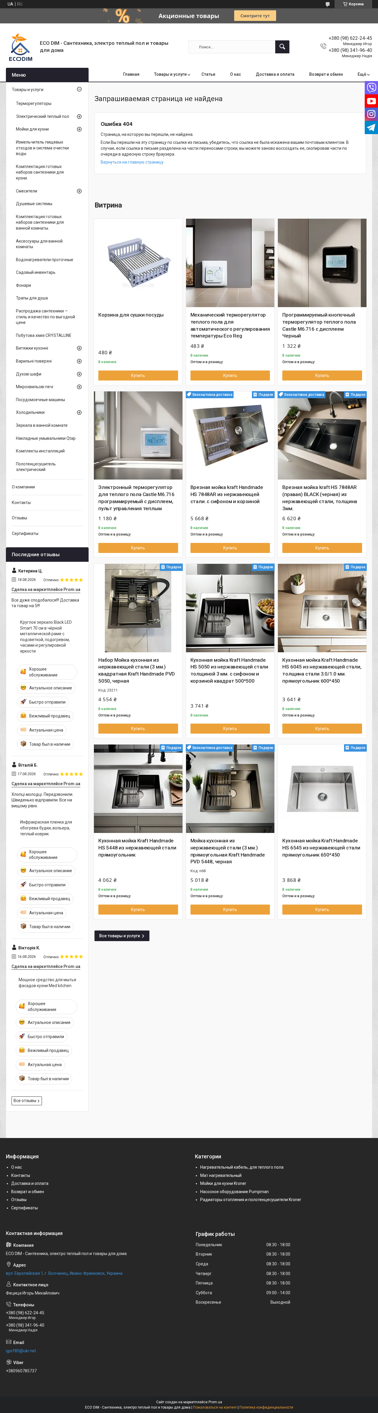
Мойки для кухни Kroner (223, 1183)
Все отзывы (25, 1100)
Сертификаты (25, 533)
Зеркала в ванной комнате (42, 425)
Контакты (21, 502)
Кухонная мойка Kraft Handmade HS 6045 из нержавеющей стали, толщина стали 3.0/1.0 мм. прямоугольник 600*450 (321, 670)
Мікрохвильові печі (34, 386)
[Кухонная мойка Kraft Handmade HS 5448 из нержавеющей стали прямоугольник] (138, 789)
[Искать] (282, 46)
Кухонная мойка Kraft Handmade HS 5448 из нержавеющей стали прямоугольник (137, 848)
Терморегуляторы (33, 103)
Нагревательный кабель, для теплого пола (242, 1167)
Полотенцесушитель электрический (36, 467)
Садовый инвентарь (36, 272)
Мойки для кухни (32, 129)
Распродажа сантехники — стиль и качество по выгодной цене (45, 317)
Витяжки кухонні (32, 348)
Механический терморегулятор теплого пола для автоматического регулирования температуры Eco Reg (230, 325)
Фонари (23, 285)
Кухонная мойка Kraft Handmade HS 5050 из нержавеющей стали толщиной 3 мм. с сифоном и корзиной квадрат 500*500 (229, 670)
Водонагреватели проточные (44, 259)
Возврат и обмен (326, 74)
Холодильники (30, 412)
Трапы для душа (32, 298)
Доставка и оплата (275, 74)
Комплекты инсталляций (40, 451)
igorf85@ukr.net (21, 1350)
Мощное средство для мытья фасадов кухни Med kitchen (47, 982)
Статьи (208, 74)
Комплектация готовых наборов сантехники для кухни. (40, 172)
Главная (131, 74)
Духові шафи (28, 374)
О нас (235, 74)
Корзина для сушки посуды (131, 315)
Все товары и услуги (119, 935)
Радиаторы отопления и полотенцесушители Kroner (250, 1199)
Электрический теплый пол (42, 116)
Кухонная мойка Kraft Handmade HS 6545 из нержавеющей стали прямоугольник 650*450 (321, 848)
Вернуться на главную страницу (132, 162)
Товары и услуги (170, 74)
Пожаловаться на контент (215, 1407)
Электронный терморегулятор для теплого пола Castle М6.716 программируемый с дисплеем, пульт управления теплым (136, 497)
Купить (138, 375)
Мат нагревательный (221, 1175)
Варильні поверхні (34, 361)
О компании (23, 487)
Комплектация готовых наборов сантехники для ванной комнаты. (40, 222)
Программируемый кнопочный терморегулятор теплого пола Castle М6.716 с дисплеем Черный (319, 325)
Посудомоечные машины (40, 399)
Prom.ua (215, 1402)
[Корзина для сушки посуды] (138, 263)
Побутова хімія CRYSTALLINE (43, 335)
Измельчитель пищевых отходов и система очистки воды (42, 148)
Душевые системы (34, 203)
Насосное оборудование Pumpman (234, 1191)
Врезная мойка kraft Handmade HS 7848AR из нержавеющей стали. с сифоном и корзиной (226, 494)
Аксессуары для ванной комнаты (39, 244)
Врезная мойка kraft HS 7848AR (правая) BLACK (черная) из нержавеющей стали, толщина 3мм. (319, 497)
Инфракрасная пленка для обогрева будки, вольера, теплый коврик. (46, 828)
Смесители (26, 191)
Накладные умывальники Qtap (46, 438)
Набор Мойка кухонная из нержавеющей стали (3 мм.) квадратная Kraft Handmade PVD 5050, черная (136, 670)
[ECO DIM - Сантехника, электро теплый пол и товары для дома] (20, 47)
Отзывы (19, 518)
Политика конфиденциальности (266, 1407)
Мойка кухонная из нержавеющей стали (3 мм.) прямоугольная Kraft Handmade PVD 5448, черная (227, 851)
